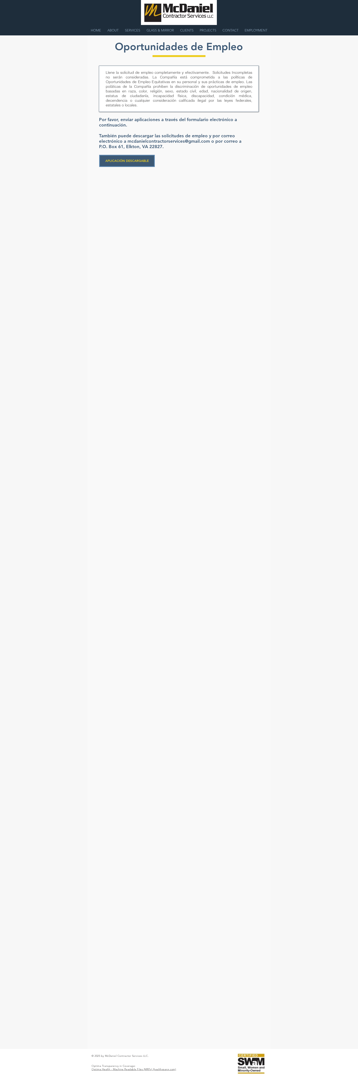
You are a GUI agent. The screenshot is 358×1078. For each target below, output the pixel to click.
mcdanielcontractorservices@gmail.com (169, 141)
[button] (255, 30)
